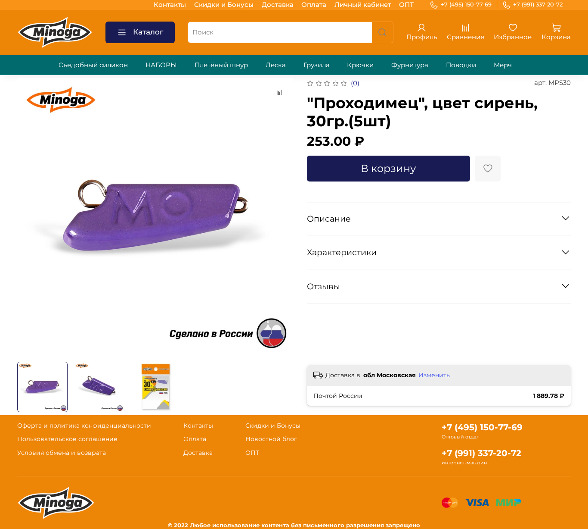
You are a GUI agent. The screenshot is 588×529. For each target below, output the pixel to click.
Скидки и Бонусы (224, 4)
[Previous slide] (30, 216)
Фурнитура (409, 65)
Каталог (148, 32)
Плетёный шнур (221, 65)
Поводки (461, 65)
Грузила (316, 65)
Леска (276, 65)
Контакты (170, 4)
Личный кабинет (362, 4)
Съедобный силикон (93, 65)
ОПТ (406, 4)
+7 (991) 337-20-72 (538, 4)
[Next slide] (281, 216)
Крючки (360, 65)
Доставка (278, 4)
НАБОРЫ (161, 65)
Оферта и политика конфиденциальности (84, 425)
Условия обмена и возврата (61, 452)
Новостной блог (271, 438)
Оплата (313, 4)
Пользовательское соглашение (67, 438)
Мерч (503, 65)
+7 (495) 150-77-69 (466, 4)
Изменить (434, 375)
